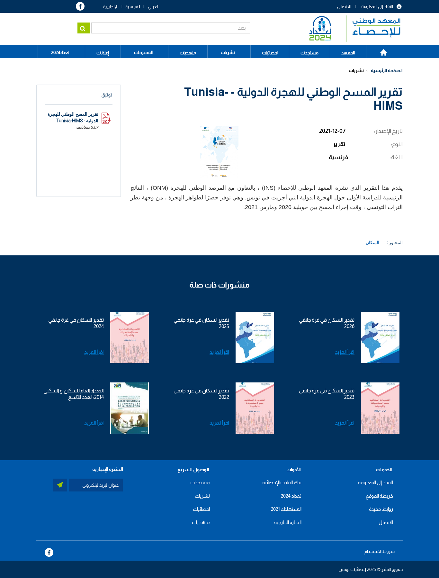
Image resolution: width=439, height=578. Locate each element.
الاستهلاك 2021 (286, 509)
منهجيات (201, 522)
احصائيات (201, 509)
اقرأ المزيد (344, 352)
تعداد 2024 (291, 496)
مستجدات (200, 482)
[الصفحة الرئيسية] (352, 28)
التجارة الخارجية (287, 522)
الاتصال (344, 6)
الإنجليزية (110, 6)
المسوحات (143, 52)
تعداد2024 (60, 52)
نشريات (228, 52)
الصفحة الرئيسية (380, 50)
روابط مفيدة (381, 509)
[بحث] (83, 28)
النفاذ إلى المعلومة (377, 6)
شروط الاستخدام (379, 551)
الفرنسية (132, 6)
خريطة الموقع (379, 496)
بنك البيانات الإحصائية (281, 482)
